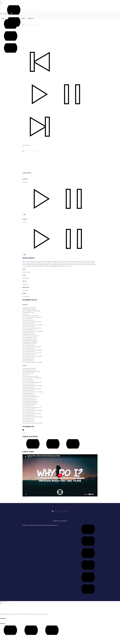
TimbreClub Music (26, 272)
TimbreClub (25, 284)
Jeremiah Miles (25, 145)
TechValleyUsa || (32, 525)
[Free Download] (25, 214)
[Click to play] (58, 214)
